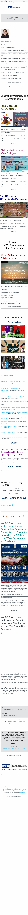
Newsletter (3, 1)
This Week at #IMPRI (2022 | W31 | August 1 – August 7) (11, 1)
